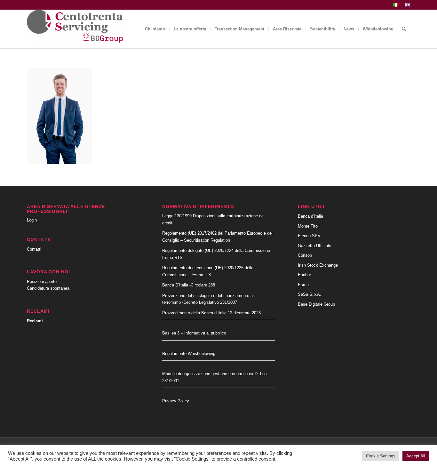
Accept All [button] (415, 456)
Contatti (34, 249)
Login (32, 220)
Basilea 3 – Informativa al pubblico (194, 333)
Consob (305, 255)
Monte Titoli (309, 226)
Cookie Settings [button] (380, 456)
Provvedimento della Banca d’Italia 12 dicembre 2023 (211, 312)
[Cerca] (404, 29)
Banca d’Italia (310, 216)
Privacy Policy (175, 401)
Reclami (35, 320)
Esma (303, 284)
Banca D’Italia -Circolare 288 (188, 285)
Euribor (304, 274)
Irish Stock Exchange (318, 265)
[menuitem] (396, 5)
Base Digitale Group (316, 304)
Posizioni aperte (42, 281)
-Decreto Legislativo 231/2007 (209, 302)
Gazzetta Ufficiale (314, 245)
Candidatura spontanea (48, 288)
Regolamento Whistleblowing (188, 353)
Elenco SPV (309, 235)
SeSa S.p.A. (309, 294)
